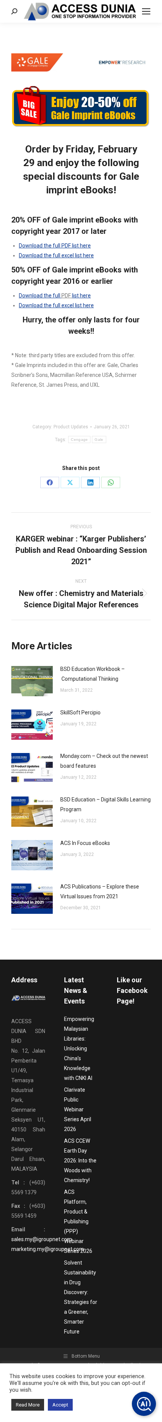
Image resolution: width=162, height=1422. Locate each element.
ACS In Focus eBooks (85, 843)
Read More (28, 1405)
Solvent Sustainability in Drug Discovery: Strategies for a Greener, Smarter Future (80, 1297)
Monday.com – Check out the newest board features (104, 761)
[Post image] (32, 681)
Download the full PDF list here (55, 246)
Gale (99, 439)
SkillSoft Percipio (80, 712)
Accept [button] (60, 1405)
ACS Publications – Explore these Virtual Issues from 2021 (99, 891)
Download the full (40, 295)
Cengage (79, 439)
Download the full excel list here (56, 255)
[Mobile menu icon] (146, 11)
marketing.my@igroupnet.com (47, 1249)
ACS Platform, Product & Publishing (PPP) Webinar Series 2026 (78, 1221)
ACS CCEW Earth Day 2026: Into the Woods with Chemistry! (80, 1160)
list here (81, 295)
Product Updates (70, 426)
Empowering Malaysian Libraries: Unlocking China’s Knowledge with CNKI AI (79, 1048)
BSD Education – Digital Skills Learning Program (105, 804)
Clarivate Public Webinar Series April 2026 (77, 1109)
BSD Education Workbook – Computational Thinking (92, 674)
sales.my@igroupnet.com (41, 1239)
